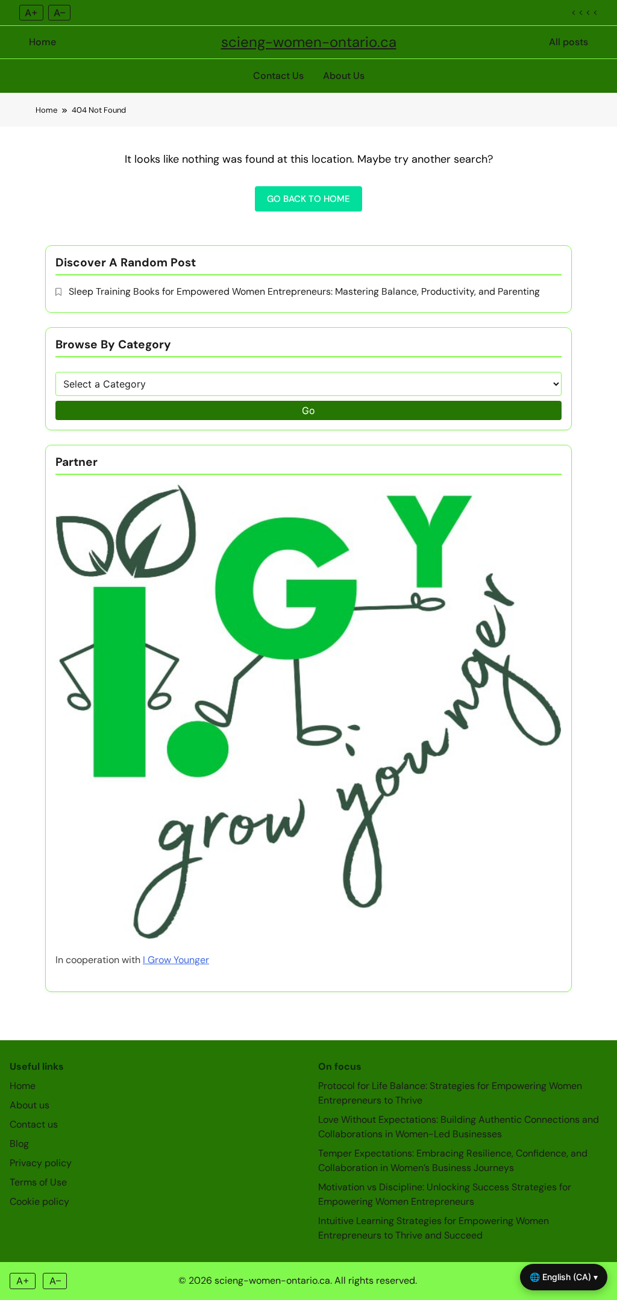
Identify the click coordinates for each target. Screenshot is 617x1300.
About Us (344, 75)
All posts (568, 42)
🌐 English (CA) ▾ (564, 1277)
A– (59, 13)
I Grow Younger (176, 959)
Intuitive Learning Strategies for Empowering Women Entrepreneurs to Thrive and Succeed (433, 1228)
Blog (19, 1143)
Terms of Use (38, 1182)
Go (308, 410)
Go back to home (308, 199)
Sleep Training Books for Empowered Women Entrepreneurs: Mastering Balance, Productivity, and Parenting (304, 291)
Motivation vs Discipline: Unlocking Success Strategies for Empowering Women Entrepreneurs (444, 1194)
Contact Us (278, 75)
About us (29, 1105)
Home (42, 42)
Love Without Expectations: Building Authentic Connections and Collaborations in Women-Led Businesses (458, 1126)
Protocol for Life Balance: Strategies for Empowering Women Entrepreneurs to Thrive (450, 1093)
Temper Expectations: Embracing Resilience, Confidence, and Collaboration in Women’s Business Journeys (452, 1160)
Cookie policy (39, 1201)
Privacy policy (41, 1163)
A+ (31, 13)
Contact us (34, 1124)
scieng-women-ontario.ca (308, 42)
